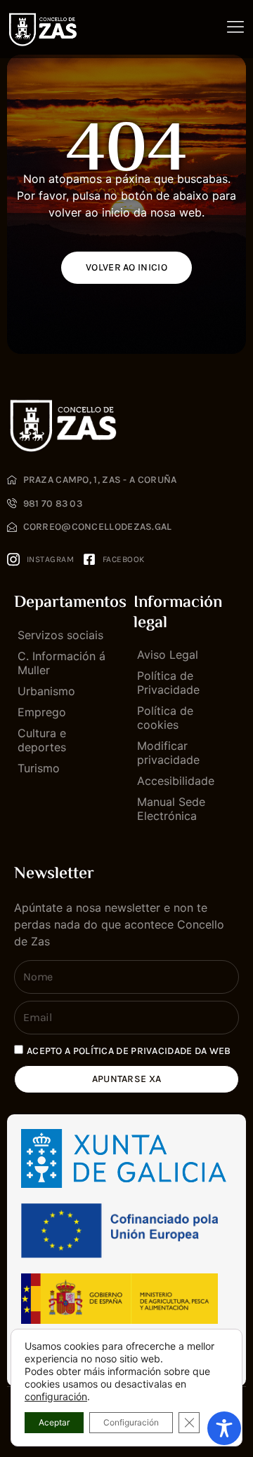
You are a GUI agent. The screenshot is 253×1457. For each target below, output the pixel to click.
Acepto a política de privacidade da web (129, 1051)
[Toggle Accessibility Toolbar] (224, 1428)
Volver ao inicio (126, 267)
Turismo (39, 768)
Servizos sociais (60, 635)
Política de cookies (165, 718)
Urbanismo (46, 691)
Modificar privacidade (168, 753)
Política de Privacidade (168, 683)
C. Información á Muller (61, 663)
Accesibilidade (175, 781)
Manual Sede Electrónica (171, 809)
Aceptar (54, 1422)
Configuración (131, 1422)
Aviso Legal (167, 655)
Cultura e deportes (42, 740)
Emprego (42, 712)
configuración (56, 1396)
